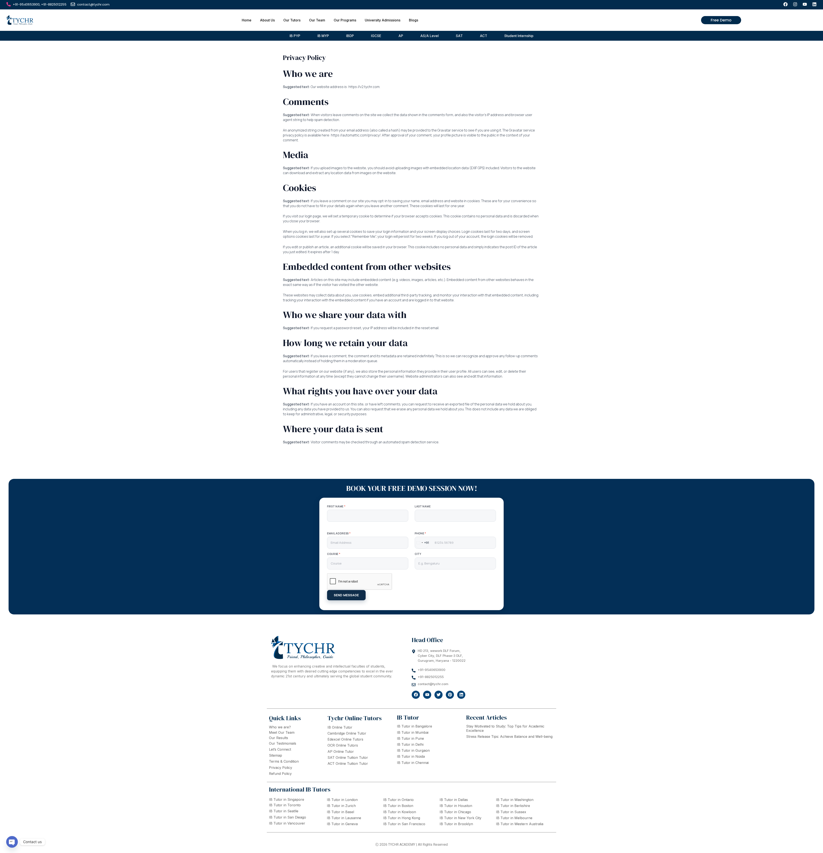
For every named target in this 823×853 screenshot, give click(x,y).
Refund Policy (280, 773)
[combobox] (422, 542)
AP (400, 36)
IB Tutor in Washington (514, 800)
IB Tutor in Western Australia (519, 824)
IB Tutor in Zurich (341, 806)
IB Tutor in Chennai (413, 762)
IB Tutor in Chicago (455, 812)
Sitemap (275, 755)
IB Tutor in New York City (460, 818)
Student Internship (518, 36)
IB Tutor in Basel (340, 812)
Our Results (278, 738)
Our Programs (345, 20)
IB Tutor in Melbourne (514, 818)
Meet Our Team (281, 732)
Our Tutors (291, 20)
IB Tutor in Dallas (454, 800)
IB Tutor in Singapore (286, 799)
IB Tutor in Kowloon (399, 812)
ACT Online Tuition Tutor (347, 763)
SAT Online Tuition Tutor (347, 757)
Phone (420, 533)
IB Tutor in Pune (410, 738)
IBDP (350, 36)
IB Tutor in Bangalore (414, 726)
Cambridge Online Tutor (346, 733)
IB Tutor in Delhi (410, 744)
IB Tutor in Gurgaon (413, 750)
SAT (459, 36)
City (418, 554)
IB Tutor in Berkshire (513, 806)
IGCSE (376, 36)
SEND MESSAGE (346, 595)
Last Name (423, 506)
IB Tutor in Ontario (398, 800)
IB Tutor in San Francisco (404, 824)
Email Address (339, 533)
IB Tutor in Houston (456, 806)
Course (333, 554)
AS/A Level (429, 36)
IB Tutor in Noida (411, 756)
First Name (336, 506)
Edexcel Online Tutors (345, 739)
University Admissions (382, 20)
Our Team (317, 20)
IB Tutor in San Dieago (287, 817)
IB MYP (323, 36)
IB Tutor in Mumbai (412, 732)
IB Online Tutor (339, 727)
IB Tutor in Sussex (511, 812)
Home (246, 20)
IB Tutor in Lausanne (344, 818)
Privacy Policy (280, 767)
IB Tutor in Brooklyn (456, 824)
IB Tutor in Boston (398, 806)
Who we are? (280, 727)
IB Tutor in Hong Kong (401, 818)
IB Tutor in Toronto (285, 805)
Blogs (413, 20)
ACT (483, 36)
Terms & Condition (284, 761)
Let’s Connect (280, 749)
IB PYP (295, 36)
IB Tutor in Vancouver (287, 823)
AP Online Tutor (340, 751)
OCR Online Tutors (342, 745)
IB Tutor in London (342, 800)
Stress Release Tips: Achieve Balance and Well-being (509, 736)
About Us (267, 20)
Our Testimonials (282, 743)
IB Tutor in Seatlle (283, 811)
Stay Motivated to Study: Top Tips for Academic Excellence (505, 728)
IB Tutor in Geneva (342, 824)
